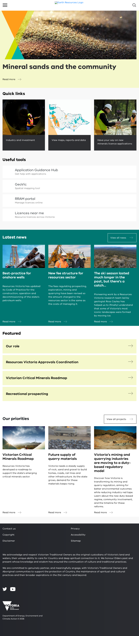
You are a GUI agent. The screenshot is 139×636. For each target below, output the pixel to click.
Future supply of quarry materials (62, 456)
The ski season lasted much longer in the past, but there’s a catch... (111, 279)
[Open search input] (134, 5)
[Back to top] (127, 567)
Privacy (75, 528)
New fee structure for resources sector (65, 275)
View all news (118, 237)
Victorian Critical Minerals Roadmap (18, 456)
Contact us (9, 528)
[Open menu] (5, 5)
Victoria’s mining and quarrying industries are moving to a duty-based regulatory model (112, 462)
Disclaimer (9, 540)
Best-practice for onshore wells (17, 275)
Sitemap (76, 540)
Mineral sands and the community (59, 66)
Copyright (8, 534)
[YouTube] (12, 589)
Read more (9, 79)
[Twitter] (5, 589)
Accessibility (78, 534)
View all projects (116, 419)
